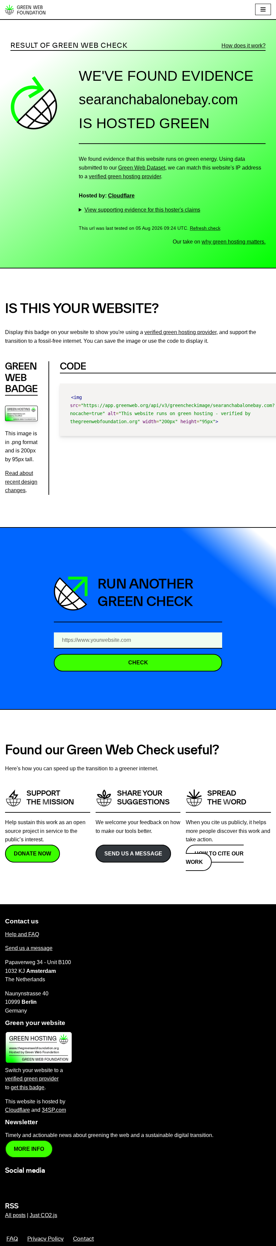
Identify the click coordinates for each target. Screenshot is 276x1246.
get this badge (27, 1087)
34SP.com (54, 1110)
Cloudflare (121, 195)
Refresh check (205, 228)
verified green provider (32, 1079)
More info (29, 1149)
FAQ (12, 1239)
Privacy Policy (45, 1239)
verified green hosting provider (125, 176)
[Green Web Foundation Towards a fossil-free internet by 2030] (25, 9)
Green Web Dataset (141, 168)
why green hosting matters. (234, 242)
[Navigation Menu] (263, 9)
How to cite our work (215, 858)
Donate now (32, 853)
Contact (83, 1239)
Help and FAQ (22, 934)
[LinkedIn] (9, 1185)
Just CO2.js (43, 1215)
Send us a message (133, 853)
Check (138, 662)
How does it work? (243, 45)
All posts (15, 1215)
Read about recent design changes (21, 481)
